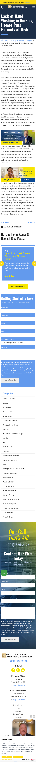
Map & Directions (19, 685)
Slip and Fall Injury (9, 495)
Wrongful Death (8, 517)
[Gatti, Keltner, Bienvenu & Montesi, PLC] (18, 7)
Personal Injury (8, 477)
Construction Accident (10, 425)
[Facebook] (13, 670)
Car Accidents (7, 416)
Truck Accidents (8, 513)
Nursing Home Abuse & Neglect (21, 41)
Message (4, 347)
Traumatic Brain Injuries (11, 508)
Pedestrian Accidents (10, 473)
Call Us (4, 572)
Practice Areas (18, 714)
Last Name (4, 315)
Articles (5, 403)
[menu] (33, 7)
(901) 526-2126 (9, 179)
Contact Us (18, 717)
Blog (6, 41)
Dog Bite (5, 438)
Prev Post (6, 222)
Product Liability (8, 486)
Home (18, 708)
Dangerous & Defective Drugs (13, 434)
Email (2, 331)
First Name (4, 307)
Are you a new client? (7, 339)
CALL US (26, 179)
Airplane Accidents (9, 399)
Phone (3, 323)
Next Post (30, 222)
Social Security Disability (11, 499)
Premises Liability (9, 482)
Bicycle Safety (7, 407)
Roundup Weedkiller (9, 491)
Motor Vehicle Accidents (11, 456)
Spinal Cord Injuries (9, 504)
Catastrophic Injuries (10, 421)
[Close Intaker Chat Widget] (34, 716)
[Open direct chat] (31, 716)
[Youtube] (23, 670)
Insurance (6, 451)
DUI (4, 442)
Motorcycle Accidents (10, 460)
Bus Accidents (7, 412)
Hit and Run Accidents (10, 447)
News (4, 464)
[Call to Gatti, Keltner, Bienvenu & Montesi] (2, 7)
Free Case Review (10, 142)
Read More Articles (18, 287)
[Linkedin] (18, 670)
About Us (18, 711)
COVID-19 (6, 429)
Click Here (27, 2)
